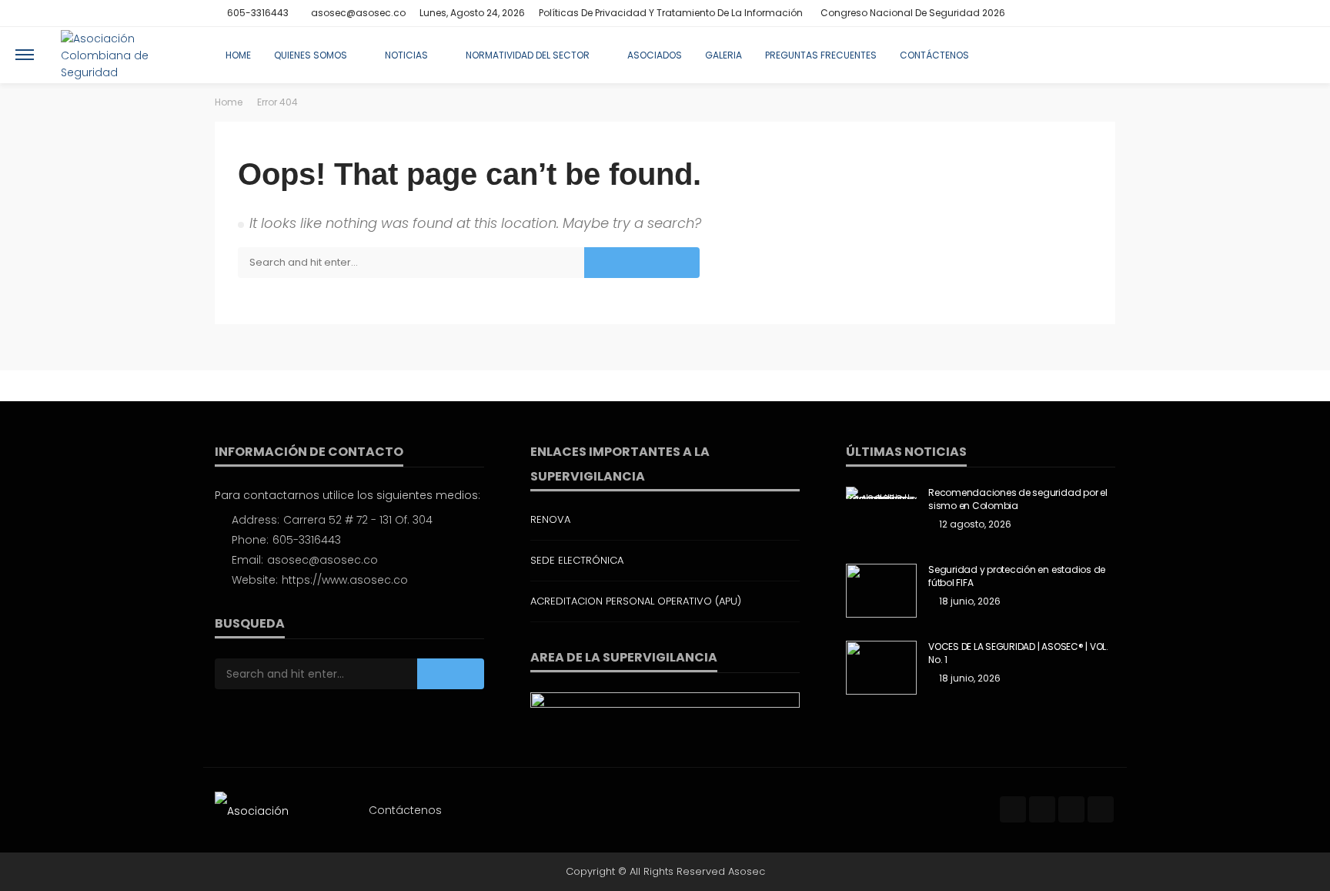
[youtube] (1105, 13)
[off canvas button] (24, 54)
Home (238, 55)
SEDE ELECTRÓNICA (576, 560)
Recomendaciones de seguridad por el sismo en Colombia (1018, 499)
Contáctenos (934, 55)
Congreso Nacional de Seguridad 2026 (912, 12)
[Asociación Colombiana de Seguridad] (126, 54)
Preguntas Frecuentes (821, 55)
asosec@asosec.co (322, 560)
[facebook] (1045, 13)
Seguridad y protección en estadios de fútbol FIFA (1016, 576)
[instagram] (1085, 13)
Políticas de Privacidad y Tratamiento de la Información (671, 12)
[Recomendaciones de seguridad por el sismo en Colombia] (881, 493)
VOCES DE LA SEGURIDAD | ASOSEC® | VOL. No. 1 (1018, 653)
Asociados (654, 55)
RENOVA (550, 519)
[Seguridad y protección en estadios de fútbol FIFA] (881, 591)
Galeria (723, 55)
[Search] (1301, 54)
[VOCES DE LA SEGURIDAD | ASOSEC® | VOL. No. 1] (881, 668)
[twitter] (1065, 13)
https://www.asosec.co (345, 580)
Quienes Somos (310, 55)
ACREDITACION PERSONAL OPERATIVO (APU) (635, 601)
